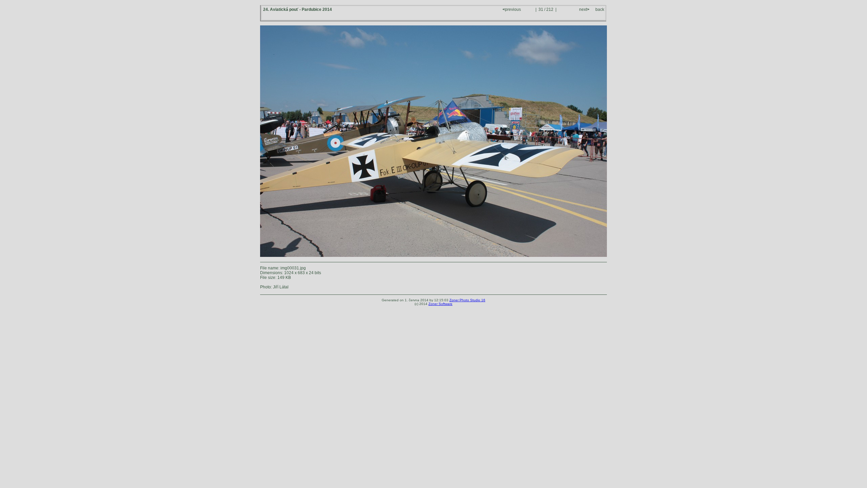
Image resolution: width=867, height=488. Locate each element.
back (599, 9)
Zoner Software (440, 304)
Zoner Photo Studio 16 (467, 300)
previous (512, 9)
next (583, 9)
